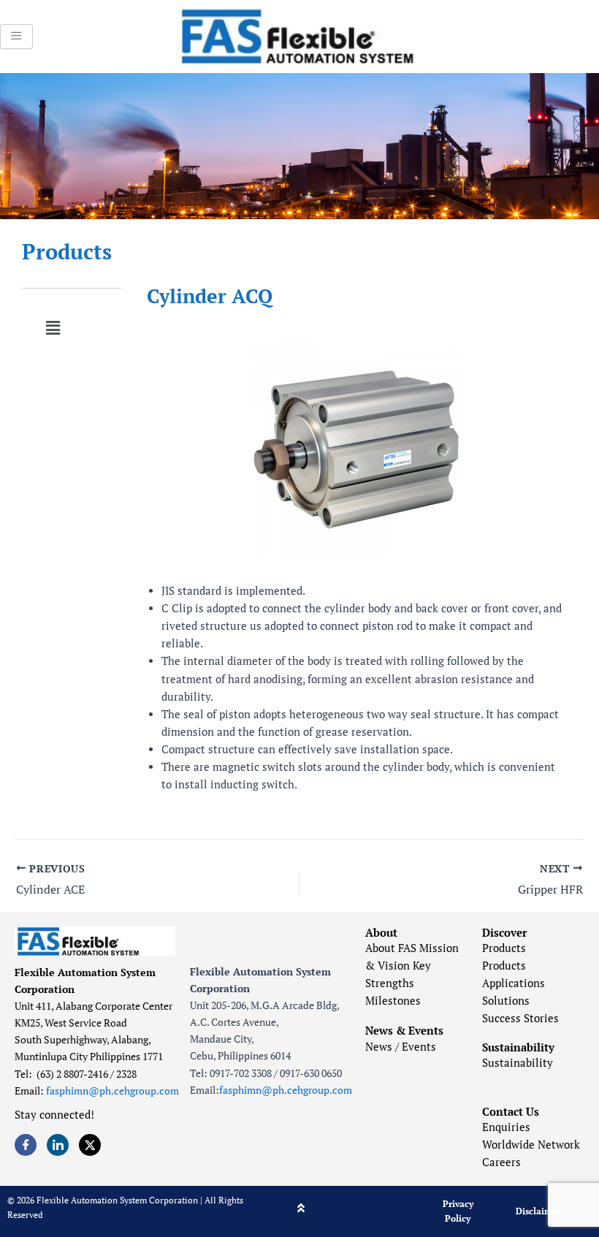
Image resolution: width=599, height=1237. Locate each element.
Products (67, 251)
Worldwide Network (531, 1145)
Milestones (393, 1001)
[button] (52, 327)
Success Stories (520, 1018)
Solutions (506, 1001)
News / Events (400, 1047)
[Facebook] (26, 1145)
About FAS (390, 948)
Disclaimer (538, 1211)
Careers (501, 1162)
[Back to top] (301, 1207)
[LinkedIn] (58, 1145)
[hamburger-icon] (16, 36)
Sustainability (517, 1063)
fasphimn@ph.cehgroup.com (112, 1090)
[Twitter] (90, 1145)
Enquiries (506, 1127)
